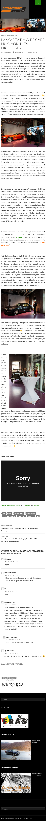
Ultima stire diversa (9, 767)
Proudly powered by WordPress (22, 818)
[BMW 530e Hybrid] (16, 750)
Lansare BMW (30, 513)
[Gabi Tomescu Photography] (12, 684)
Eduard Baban (20, 52)
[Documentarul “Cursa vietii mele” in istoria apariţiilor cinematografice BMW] (16, 783)
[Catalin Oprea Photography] (9, 679)
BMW (9, 513)
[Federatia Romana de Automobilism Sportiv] (14, 720)
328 (4, 513)
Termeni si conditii (6, 818)
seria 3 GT (31, 516)
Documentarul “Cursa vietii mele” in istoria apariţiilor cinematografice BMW (37, 774)
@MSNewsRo (9, 651)
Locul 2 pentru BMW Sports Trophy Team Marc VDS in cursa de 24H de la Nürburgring (22, 538)
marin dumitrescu (9, 516)
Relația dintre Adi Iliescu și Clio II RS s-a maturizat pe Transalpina (19, 528)
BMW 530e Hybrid (36, 741)
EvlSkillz (28, 505)
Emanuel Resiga (10, 572)
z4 (38, 516)
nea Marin (21, 516)
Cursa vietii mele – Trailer (10, 505)
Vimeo (36, 505)
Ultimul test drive (8, 734)
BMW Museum (19, 513)
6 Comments (32, 52)
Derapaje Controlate (9, 36)
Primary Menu (43, 2)
